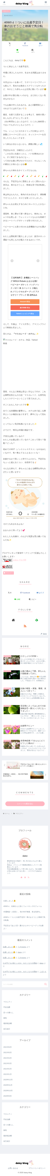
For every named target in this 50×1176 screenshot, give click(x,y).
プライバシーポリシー (37, 1168)
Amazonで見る (25, 301)
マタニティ (9, 573)
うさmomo (22, 947)
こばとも (43, 972)
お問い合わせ (13, 1168)
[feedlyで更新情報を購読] (36, 620)
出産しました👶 (9, 901)
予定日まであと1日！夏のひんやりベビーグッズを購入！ (23, 927)
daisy (25, 856)
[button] (32, 51)
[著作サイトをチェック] (13, 620)
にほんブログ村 (19, 560)
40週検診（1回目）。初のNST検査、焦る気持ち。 (22, 912)
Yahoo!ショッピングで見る (25, 313)
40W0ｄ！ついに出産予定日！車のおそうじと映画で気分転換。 (24, 918)
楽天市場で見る (25, 307)
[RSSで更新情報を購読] (25, 626)
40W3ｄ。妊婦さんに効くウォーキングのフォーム (22, 906)
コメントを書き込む (25, 804)
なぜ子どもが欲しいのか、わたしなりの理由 (20, 963)
